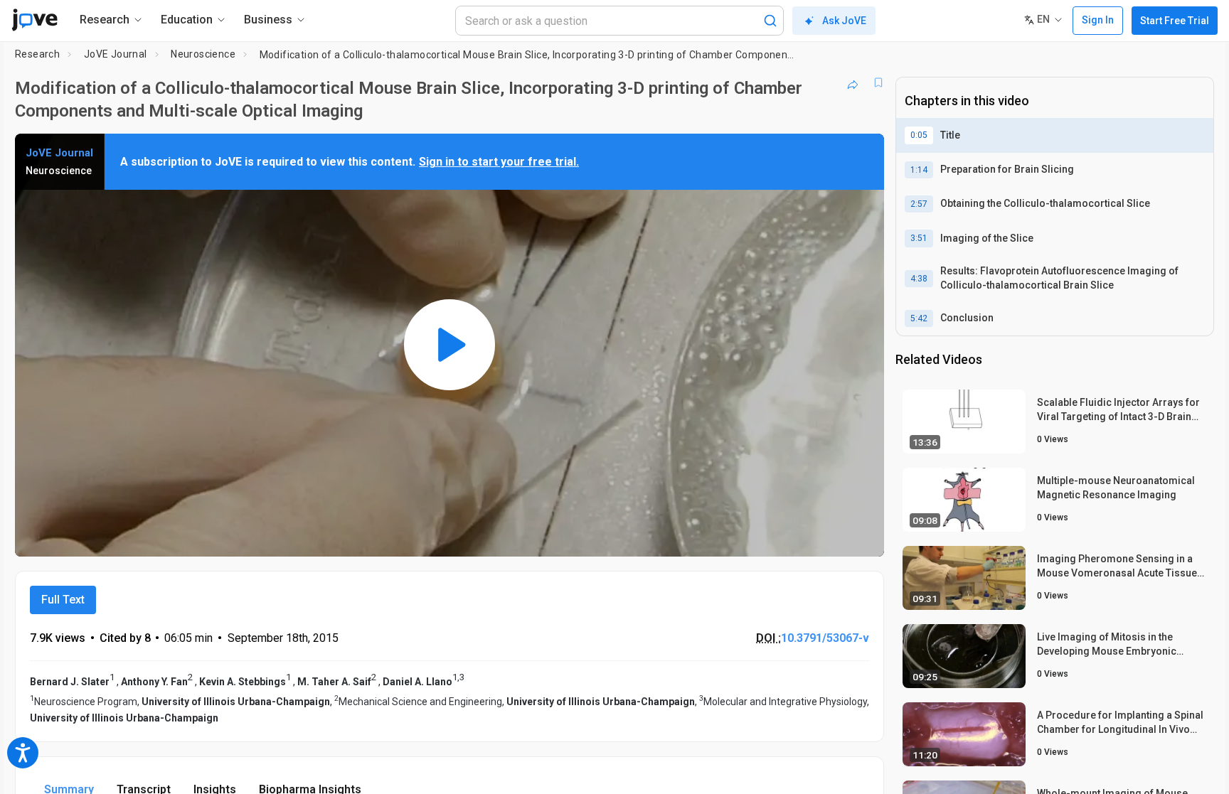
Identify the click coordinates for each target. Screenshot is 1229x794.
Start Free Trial (1174, 20)
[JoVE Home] (34, 20)
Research (37, 54)
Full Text (63, 599)
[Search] (770, 21)
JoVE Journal (115, 54)
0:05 (918, 135)
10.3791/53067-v (825, 638)
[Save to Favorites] (878, 82)
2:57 (918, 204)
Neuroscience (203, 54)
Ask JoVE (844, 20)
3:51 (918, 238)
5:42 (918, 318)
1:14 (918, 170)
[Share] (852, 82)
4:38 (918, 279)
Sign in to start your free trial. (499, 161)
